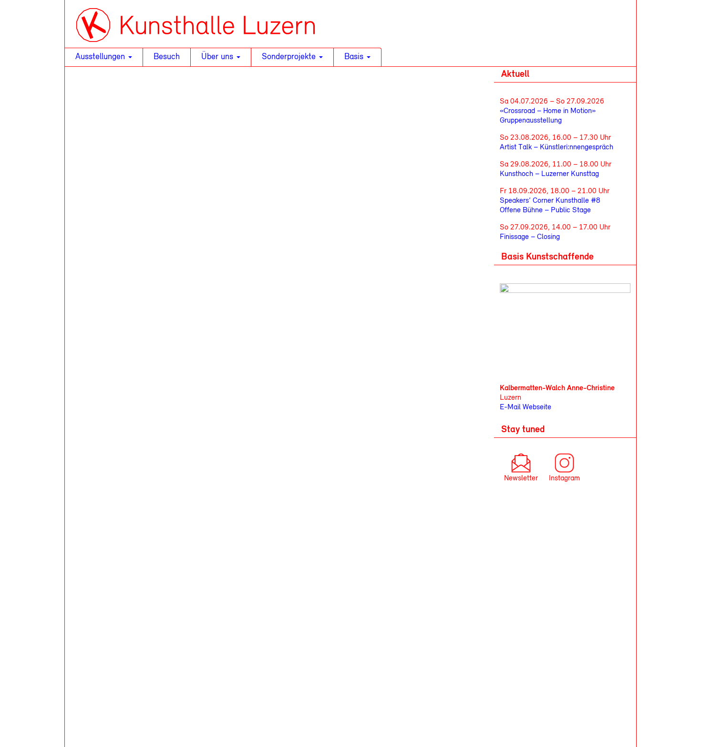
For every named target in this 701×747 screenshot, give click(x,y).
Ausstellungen (101, 57)
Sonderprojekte (290, 57)
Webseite (536, 407)
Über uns (218, 57)
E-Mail (510, 407)
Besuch (167, 57)
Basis (355, 57)
